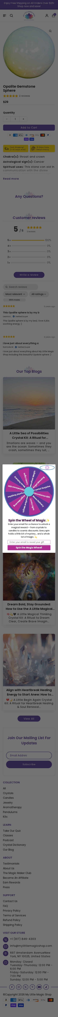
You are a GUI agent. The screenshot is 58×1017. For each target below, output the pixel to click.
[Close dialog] (47, 467)
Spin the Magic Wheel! (29, 547)
